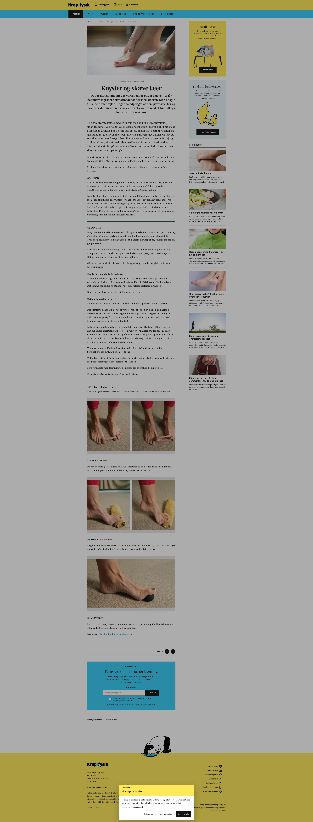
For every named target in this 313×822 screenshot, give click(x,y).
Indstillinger (148, 814)
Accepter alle (183, 814)
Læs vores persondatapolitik (132, 807)
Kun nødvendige (166, 814)
